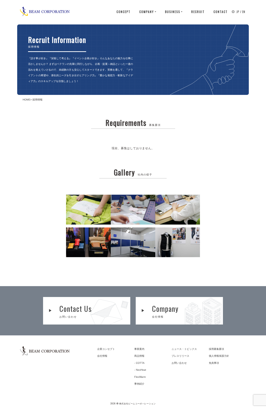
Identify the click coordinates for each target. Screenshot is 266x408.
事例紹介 (139, 383)
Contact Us (75, 310)
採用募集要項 (216, 349)
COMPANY (146, 12)
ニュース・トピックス (184, 349)
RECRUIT (198, 12)
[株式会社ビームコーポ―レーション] (45, 12)
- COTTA (139, 362)
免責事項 (214, 362)
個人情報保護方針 (219, 355)
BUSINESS (172, 12)
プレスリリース (180, 355)
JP (237, 12)
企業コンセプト (106, 349)
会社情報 (102, 355)
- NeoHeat (140, 369)
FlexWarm (140, 376)
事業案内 (139, 349)
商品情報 (139, 355)
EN (243, 12)
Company (165, 310)
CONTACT (221, 12)
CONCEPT (123, 12)
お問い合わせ (179, 362)
